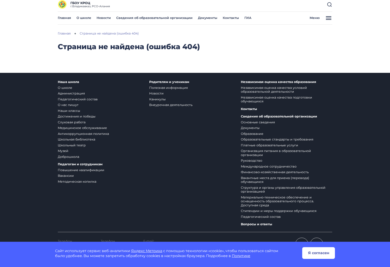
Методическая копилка (77, 182)
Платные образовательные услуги (269, 145)
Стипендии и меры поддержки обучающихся (278, 211)
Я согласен (318, 253)
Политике (241, 256)
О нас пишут (68, 105)
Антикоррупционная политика (83, 134)
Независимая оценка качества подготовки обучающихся (276, 99)
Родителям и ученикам (169, 82)
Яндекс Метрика (146, 251)
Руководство (251, 161)
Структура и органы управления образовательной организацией (283, 190)
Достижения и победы (76, 116)
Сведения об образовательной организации (154, 18)
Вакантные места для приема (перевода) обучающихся (275, 180)
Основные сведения (258, 122)
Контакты (231, 18)
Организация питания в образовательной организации (276, 153)
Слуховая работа (72, 122)
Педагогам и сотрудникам (80, 164)
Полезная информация (168, 88)
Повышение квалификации (81, 170)
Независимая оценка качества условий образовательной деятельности (274, 90)
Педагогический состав (78, 99)
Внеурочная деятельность (171, 105)
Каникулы (157, 99)
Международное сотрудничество (269, 166)
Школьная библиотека (76, 139)
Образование (252, 134)
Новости (104, 18)
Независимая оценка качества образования (278, 82)
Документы (207, 18)
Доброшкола (68, 157)
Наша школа (68, 82)
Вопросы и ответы (256, 224)
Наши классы (69, 111)
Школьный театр (72, 145)
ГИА (247, 18)
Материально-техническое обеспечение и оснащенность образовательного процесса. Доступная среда (277, 201)
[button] (329, 4)
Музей (63, 151)
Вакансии (66, 176)
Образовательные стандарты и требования (277, 139)
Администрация (71, 93)
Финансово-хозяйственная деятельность (275, 172)
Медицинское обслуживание (82, 128)
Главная (64, 18)
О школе (84, 18)
